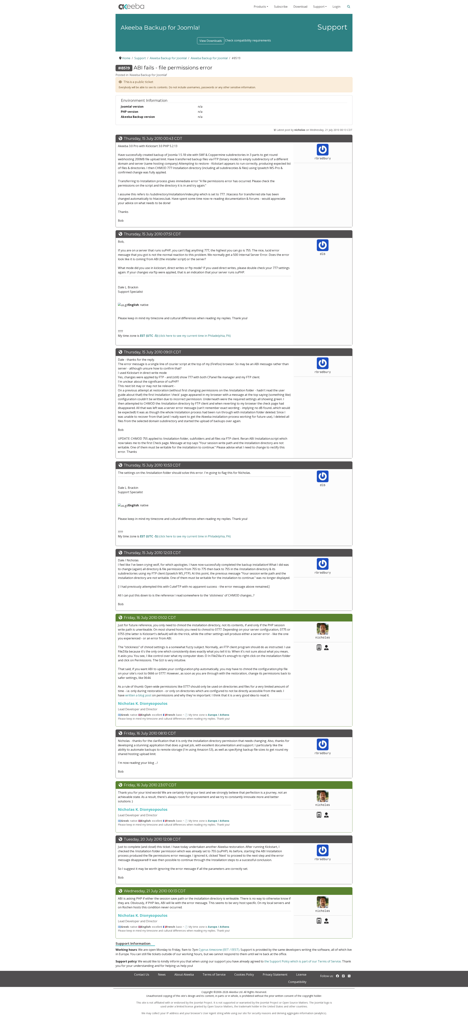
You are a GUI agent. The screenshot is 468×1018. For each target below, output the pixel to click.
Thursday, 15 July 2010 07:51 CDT (152, 234)
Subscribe (281, 7)
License (301, 974)
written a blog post (138, 695)
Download (300, 7)
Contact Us (141, 974)
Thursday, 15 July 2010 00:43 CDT (153, 138)
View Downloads (210, 41)
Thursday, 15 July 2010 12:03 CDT (152, 553)
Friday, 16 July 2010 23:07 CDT (150, 785)
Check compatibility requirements (248, 40)
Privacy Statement (275, 974)
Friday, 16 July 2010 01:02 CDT (150, 617)
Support (318, 7)
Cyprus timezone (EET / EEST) (219, 950)
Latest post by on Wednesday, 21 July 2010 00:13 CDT (314, 130)
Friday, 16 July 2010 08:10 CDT (150, 733)
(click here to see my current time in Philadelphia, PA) (185, 336)
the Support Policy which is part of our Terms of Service (302, 961)
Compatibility (297, 982)
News (162, 974)
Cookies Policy (244, 974)
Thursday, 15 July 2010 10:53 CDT (152, 465)
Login (336, 7)
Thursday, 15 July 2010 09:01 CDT (152, 352)
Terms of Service (214, 974)
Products (260, 7)
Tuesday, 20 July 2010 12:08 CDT (152, 839)
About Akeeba (184, 974)
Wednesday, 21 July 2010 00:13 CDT (155, 891)
